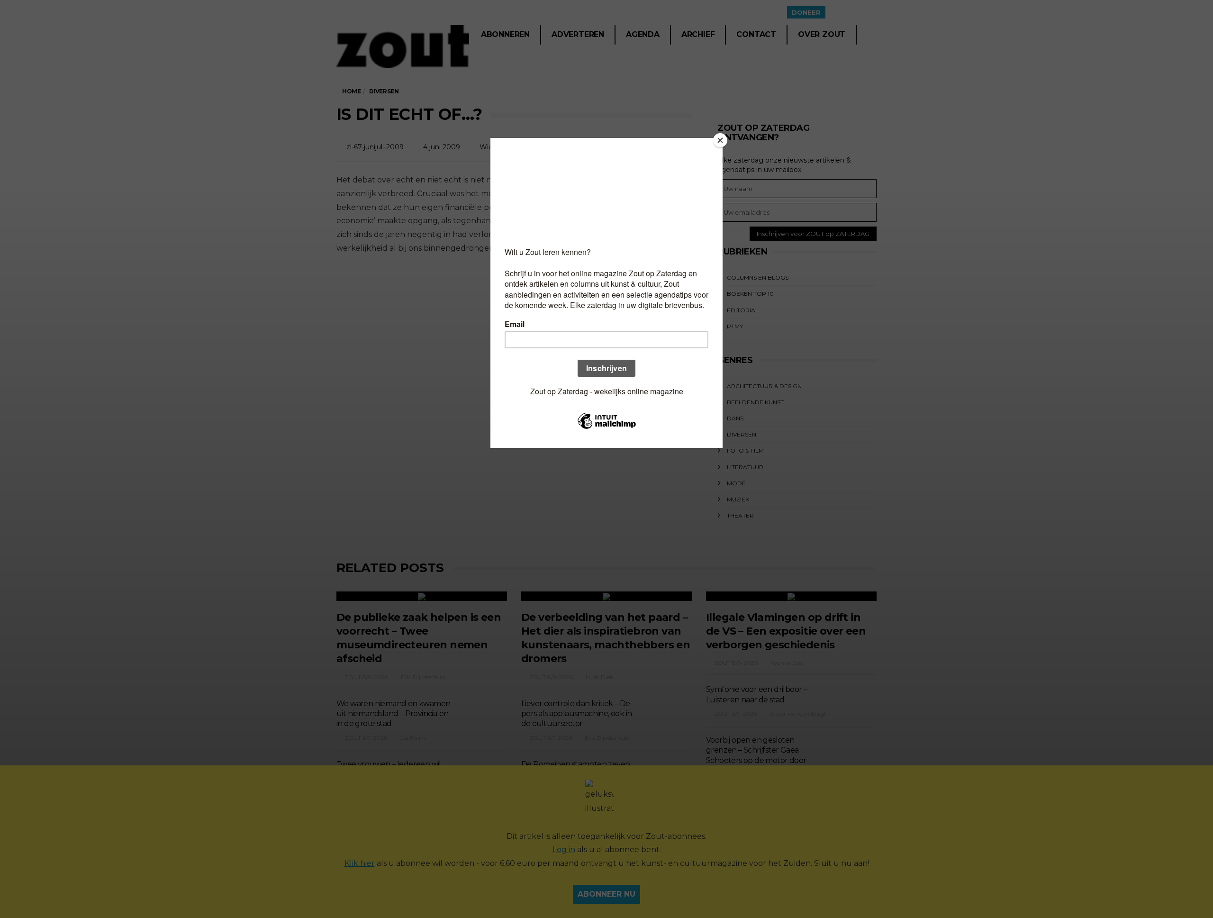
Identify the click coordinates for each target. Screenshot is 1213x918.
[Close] (720, 140)
